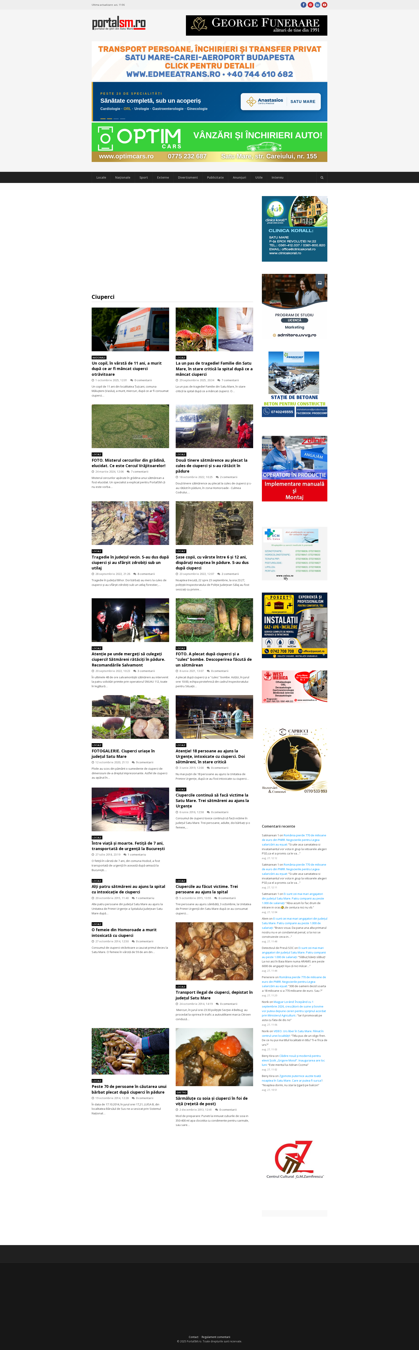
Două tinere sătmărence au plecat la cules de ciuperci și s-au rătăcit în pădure (211, 466)
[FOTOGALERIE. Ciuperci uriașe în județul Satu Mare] (130, 717)
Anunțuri (239, 177)
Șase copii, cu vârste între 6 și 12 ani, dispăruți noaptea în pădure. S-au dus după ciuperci (212, 562)
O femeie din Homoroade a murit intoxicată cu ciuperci (124, 932)
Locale (101, 177)
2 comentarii (228, 477)
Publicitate (215, 177)
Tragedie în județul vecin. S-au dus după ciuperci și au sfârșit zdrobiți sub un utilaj (130, 562)
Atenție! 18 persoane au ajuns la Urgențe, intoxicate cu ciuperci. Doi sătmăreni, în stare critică (210, 756)
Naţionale (122, 177)
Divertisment (188, 177)
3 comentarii (146, 671)
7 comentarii (230, 380)
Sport (143, 177)
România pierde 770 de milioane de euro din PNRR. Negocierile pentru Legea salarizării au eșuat (294, 839)
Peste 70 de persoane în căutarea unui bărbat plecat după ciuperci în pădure (129, 1089)
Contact (193, 1337)
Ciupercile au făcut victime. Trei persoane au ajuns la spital (207, 889)
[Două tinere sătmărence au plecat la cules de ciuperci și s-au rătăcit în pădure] (214, 426)
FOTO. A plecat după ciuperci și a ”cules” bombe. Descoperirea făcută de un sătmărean (214, 659)
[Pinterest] (310, 5)
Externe (163, 177)
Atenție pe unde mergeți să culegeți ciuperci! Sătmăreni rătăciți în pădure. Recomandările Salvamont (128, 659)
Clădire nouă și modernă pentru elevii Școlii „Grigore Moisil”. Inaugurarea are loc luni (293, 1060)
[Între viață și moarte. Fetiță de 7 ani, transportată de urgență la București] (130, 809)
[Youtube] (324, 5)
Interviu (277, 177)
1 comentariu (137, 854)
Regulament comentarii (216, 1337)
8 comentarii (146, 574)
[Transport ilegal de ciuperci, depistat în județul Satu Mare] (214, 951)
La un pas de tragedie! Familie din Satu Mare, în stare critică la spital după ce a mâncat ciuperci (214, 368)
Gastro (182, 1092)
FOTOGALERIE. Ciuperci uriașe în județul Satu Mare (123, 753)
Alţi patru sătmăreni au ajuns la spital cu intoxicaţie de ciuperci (128, 889)
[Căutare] (321, 177)
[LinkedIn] (317, 5)
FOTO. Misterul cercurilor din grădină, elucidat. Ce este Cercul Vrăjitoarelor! (128, 463)
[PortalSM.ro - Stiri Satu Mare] (119, 28)
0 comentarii (143, 380)
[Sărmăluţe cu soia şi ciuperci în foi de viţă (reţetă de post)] (214, 1057)
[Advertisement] (172, 238)
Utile (259, 177)
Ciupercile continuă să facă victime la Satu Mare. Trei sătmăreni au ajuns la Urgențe (212, 800)
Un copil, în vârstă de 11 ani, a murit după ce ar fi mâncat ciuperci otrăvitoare (127, 368)
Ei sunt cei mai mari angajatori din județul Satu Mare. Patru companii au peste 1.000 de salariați (293, 898)
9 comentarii (144, 762)
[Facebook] (303, 5)
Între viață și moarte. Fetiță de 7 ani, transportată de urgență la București (128, 845)
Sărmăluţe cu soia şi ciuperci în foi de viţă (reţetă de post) (212, 1101)
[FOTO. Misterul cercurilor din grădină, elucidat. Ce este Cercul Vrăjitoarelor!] (130, 426)
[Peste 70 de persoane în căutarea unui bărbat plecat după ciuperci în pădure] (130, 1051)
